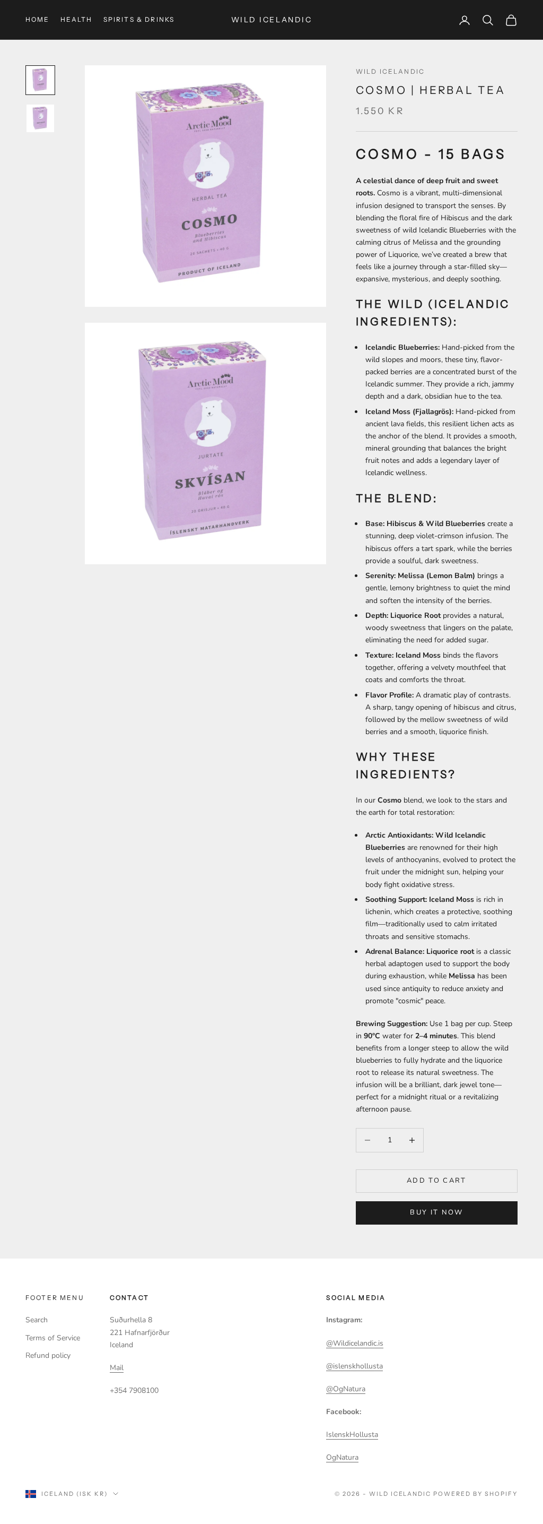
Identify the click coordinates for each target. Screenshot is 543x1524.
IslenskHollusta (352, 1435)
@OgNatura (345, 1389)
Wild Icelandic (390, 71)
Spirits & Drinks (139, 19)
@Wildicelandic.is (354, 1343)
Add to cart (437, 1180)
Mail (117, 1368)
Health (76, 19)
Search (36, 1320)
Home (37, 19)
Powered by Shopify (475, 1493)
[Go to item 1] (40, 80)
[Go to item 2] (40, 118)
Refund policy (48, 1355)
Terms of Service (52, 1338)
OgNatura (342, 1457)
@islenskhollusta (354, 1366)
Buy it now (436, 1212)
